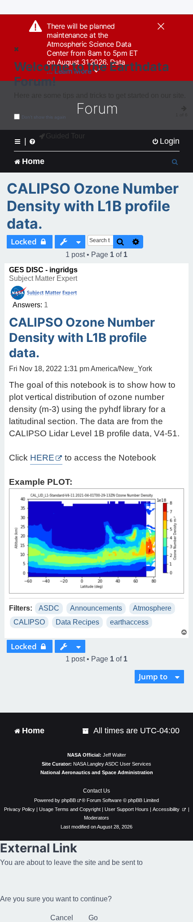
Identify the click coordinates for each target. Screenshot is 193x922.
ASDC (49, 608)
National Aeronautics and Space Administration (96, 772)
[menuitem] (166, 141)
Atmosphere (152, 608)
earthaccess (129, 622)
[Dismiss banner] (161, 26)
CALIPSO (29, 622)
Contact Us (96, 791)
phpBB (68, 800)
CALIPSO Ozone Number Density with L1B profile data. (93, 206)
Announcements (96, 608)
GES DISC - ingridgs (43, 270)
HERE (42, 457)
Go (93, 918)
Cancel (61, 918)
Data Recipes (77, 622)
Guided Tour (65, 136)
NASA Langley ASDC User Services (112, 764)
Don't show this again (44, 117)
